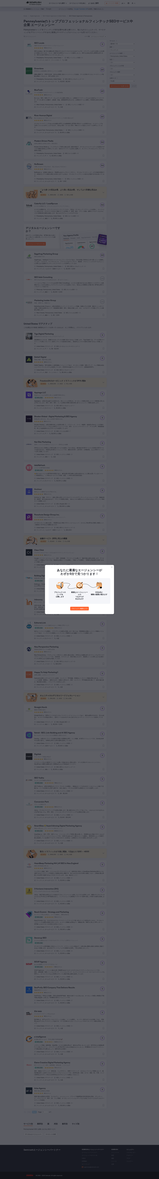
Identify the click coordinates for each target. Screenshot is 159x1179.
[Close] (112, 567)
